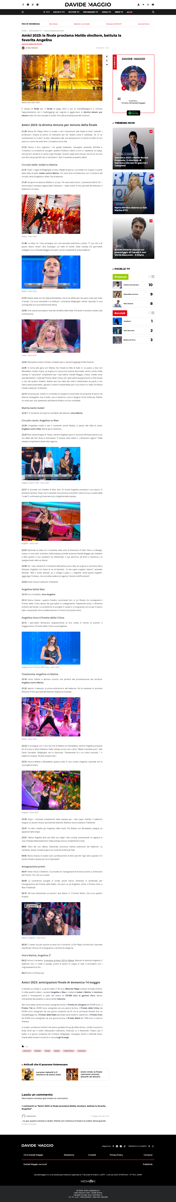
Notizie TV (73, 12)
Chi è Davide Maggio (33, 1155)
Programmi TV (90, 12)
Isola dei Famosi (144, 24)
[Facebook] (107, 57)
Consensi (148, 1155)
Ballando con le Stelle (82, 24)
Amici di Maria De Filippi (32, 44)
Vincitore (81, 1051)
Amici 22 (27, 1051)
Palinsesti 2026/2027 (114, 24)
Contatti (92, 1155)
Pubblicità (147, 1164)
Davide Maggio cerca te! (35, 1164)
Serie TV (119, 12)
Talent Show (68, 1051)
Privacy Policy (116, 1155)
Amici (58, 108)
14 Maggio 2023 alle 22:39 (100, 1116)
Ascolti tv (59, 12)
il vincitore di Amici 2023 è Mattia (59, 960)
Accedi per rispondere (29, 1124)
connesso (38, 1098)
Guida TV (106, 12)
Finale (47, 1051)
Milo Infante (53, 24)
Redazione (69, 1155)
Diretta (37, 1051)
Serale (57, 1051)
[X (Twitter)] (107, 60)
